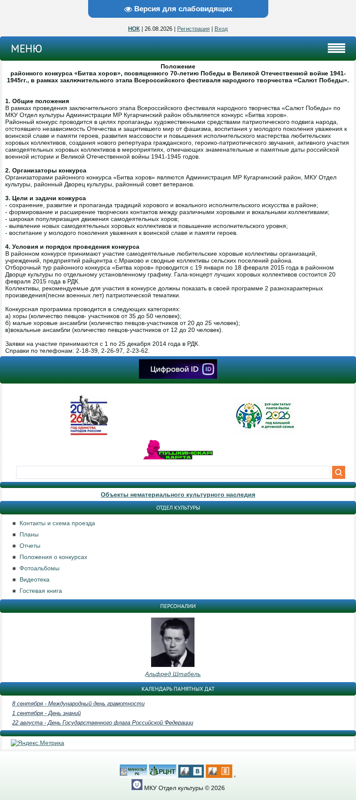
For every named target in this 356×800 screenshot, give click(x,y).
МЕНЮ (26, 48)
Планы (29, 534)
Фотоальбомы (39, 568)
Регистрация (193, 29)
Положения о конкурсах (53, 556)
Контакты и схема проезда (57, 523)
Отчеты (30, 545)
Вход (221, 29)
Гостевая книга (41, 590)
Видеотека (34, 579)
